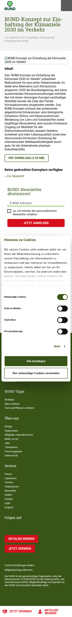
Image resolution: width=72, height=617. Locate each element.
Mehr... (46, 585)
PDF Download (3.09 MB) (26, 158)
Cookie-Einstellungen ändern (19, 565)
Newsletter (10, 490)
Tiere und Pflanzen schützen (19, 408)
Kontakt (9, 499)
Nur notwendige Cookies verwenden (36, 373)
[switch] (62, 308)
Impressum (11, 478)
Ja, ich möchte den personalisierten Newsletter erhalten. (35, 212)
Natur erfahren (12, 403)
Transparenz (11, 447)
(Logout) (9, 507)
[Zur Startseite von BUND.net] (10, 5)
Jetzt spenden (20, 611)
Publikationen (12, 486)
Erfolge (8, 426)
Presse (8, 474)
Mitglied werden (51, 611)
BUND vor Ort (11, 439)
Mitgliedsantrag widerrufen (19, 569)
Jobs (7, 443)
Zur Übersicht (15, 176)
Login (7, 503)
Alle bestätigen (36, 360)
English (8, 494)
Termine (9, 482)
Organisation (11, 430)
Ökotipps (9, 399)
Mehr (57, 346)
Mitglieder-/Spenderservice (19, 434)
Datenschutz (11, 455)
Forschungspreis (13, 451)
